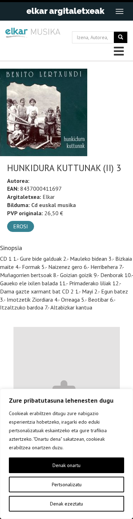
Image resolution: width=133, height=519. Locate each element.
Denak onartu (66, 465)
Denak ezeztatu (66, 504)
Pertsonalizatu (67, 484)
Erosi (20, 226)
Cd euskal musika (53, 204)
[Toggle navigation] (119, 11)
